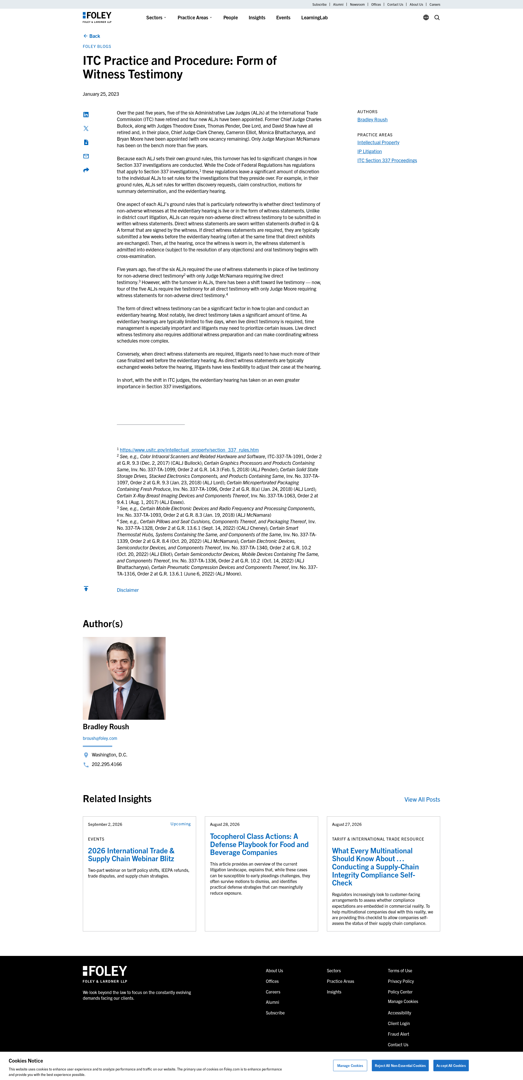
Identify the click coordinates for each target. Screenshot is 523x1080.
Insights (257, 17)
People (230, 17)
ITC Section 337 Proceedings (387, 160)
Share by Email (86, 156)
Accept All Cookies (451, 1065)
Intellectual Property (378, 142)
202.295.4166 (107, 764)
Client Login (399, 1023)
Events (283, 17)
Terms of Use (400, 970)
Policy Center (400, 991)
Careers (435, 4)
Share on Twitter (86, 128)
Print (86, 142)
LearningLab (314, 17)
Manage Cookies (350, 1065)
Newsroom (357, 4)
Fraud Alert (398, 1033)
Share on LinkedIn (86, 114)
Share (86, 170)
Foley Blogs (97, 46)
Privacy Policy (401, 981)
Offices (376, 4)
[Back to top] (86, 590)
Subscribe (319, 4)
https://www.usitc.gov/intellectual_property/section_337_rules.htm (189, 450)
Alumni (338, 4)
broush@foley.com (100, 738)
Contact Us (395, 4)
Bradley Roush (372, 119)
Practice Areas (193, 17)
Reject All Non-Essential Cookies (400, 1065)
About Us (416, 4)
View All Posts (422, 799)
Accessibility (399, 1012)
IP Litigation (369, 151)
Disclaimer (128, 590)
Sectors (154, 17)
